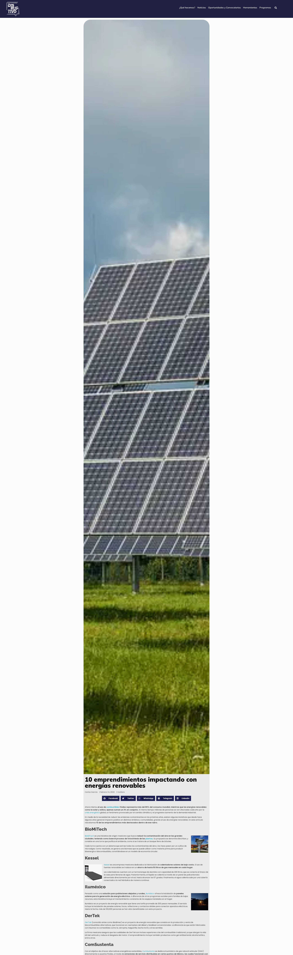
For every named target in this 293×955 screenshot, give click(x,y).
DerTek (88, 922)
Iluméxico (150, 893)
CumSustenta (148, 951)
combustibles (112, 807)
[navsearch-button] (275, 7)
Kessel (107, 864)
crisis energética (92, 812)
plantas (149, 838)
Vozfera (121, 792)
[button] (111, 798)
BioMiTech (89, 836)
